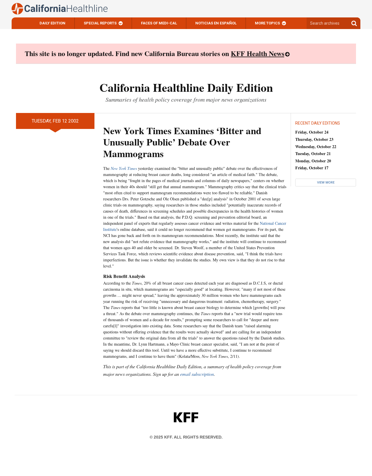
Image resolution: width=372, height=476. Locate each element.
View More (326, 182)
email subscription (197, 374)
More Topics (267, 23)
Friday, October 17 (311, 168)
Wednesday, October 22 (315, 146)
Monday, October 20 (313, 161)
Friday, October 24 (311, 132)
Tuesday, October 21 (313, 153)
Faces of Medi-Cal (159, 23)
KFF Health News (257, 53)
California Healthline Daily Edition (186, 87)
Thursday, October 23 (314, 139)
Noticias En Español (216, 23)
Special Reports (100, 23)
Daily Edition (52, 23)
